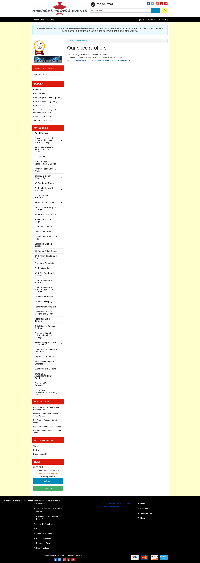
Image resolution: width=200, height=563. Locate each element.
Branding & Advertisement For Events (43, 376)
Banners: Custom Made (45, 214)
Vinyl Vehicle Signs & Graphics (44, 362)
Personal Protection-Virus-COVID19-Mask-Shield (44, 149)
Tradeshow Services (43, 296)
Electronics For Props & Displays (45, 208)
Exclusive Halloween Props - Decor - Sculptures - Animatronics (46, 111)
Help (52, 19)
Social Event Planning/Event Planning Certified (45, 392)
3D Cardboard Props (44, 183)
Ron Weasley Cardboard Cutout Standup (45, 421)
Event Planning (41, 133)
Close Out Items (39, 94)
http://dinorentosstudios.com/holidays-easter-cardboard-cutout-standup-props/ (99, 60)
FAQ (38, 529)
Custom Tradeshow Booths (43, 281)
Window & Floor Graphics (41, 196)
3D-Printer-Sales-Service (46, 251)
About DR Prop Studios (45, 524)
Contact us (40, 504)
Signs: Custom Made (44, 202)
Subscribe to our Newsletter (43, 120)
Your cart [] (163, 19)
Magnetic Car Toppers (44, 356)
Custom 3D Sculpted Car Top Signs (46, 350)
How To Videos (42, 548)
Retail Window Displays (45, 307)
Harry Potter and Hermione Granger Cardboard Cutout (46, 408)
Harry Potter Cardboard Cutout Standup (47, 426)
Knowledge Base (43, 543)
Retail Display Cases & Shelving (45, 327)
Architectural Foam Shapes (43, 220)
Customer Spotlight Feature (43, 116)
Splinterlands (40, 156)
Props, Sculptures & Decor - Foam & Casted (45, 162)
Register (151, 19)
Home (71, 41)
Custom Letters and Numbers (43, 189)
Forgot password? (40, 454)
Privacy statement (43, 538)
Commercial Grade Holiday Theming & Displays (43, 335)
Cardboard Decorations (45, 263)
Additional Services (38, 19)
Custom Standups (42, 268)
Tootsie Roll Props (42, 231)
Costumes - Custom (43, 226)
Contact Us (37, 89)
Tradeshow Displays (43, 301)
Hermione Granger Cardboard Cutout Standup (47, 431)
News (142, 504)
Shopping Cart (146, 513)
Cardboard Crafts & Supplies (43, 245)
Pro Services (38, 106)
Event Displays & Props (45, 369)
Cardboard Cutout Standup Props (42, 177)
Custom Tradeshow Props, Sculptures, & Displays (43, 289)
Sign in (140, 19)
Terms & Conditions (44, 534)
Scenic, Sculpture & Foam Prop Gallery (47, 98)
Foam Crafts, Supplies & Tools (45, 237)
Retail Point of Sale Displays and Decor (43, 312)
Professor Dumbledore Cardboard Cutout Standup (45, 415)
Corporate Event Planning (42, 384)
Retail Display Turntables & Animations (46, 343)
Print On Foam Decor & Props (45, 170)
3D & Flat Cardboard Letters (44, 274)
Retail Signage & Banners (42, 320)
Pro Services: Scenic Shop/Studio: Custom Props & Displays (44, 140)
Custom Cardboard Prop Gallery (45, 102)
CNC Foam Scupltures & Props (45, 257)
